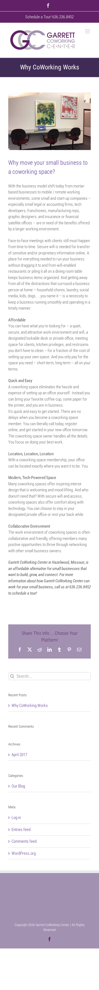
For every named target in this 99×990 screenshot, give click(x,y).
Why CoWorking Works (30, 705)
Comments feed (24, 841)
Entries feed (21, 829)
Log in (16, 817)
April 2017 (19, 754)
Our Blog (18, 786)
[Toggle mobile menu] (88, 31)
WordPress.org (24, 853)
